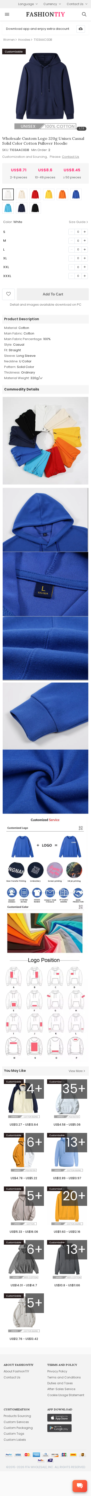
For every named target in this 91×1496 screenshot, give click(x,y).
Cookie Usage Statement (65, 1395)
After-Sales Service (61, 1389)
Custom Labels (15, 1440)
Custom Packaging (18, 1428)
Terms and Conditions (64, 1377)
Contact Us (70, 156)
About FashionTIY (16, 1371)
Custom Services (16, 1422)
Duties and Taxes (60, 1383)
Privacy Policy (57, 1371)
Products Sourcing (17, 1416)
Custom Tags (14, 1434)
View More (76, 1071)
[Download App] (80, 29)
